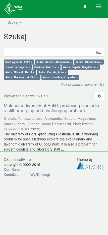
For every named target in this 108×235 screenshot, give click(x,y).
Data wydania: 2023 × (18, 62)
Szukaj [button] (13, 22)
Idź (98, 52)
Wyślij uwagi (40, 174)
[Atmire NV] (90, 164)
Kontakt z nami (15, 174)
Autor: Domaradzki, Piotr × (22, 77)
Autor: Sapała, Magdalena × (80, 67)
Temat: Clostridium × (89, 62)
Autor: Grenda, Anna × (52, 72)
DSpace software (17, 159)
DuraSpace (13, 169)
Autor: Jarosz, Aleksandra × (54, 62)
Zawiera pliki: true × (46, 67)
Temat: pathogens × (17, 67)
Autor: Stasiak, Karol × (19, 72)
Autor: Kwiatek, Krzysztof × (60, 77)
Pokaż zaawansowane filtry (82, 84)
